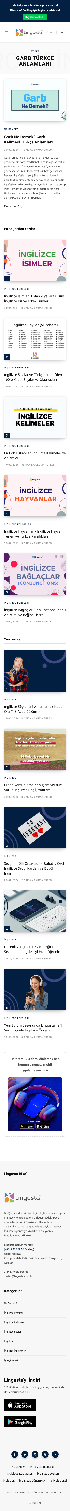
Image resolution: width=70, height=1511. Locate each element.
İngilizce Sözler (12, 1331)
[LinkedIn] (55, 1454)
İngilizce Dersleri (16, 289)
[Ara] (60, 32)
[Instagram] (35, 1454)
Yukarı (36, 1503)
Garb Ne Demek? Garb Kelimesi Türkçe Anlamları (28, 139)
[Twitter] (24, 1454)
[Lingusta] (26, 32)
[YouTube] (45, 1454)
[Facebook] (14, 1454)
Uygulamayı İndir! (35, 17)
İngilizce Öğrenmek (15, 1350)
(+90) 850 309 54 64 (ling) (19, 1249)
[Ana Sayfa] (22, 1203)
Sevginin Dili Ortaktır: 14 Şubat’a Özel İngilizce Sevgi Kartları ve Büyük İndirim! (34, 868)
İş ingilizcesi (11, 1360)
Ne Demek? (11, 129)
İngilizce (10, 699)
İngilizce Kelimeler (17, 524)
